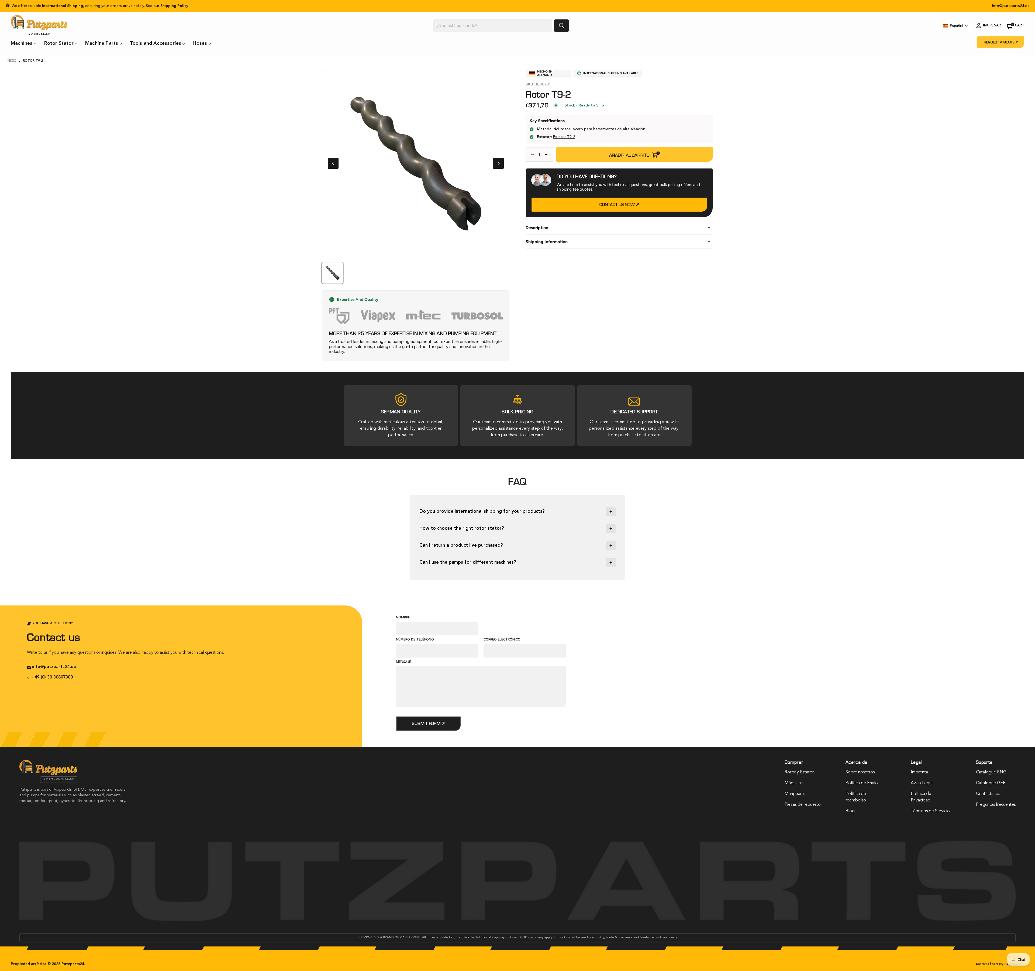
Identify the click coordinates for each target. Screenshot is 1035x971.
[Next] (498, 163)
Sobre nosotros (860, 772)
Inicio (11, 61)
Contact (227, 44)
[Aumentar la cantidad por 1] (547, 154)
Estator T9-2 (564, 137)
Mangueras (795, 794)
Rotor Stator (59, 43)
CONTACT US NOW (617, 204)
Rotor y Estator (799, 772)
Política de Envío (862, 783)
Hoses (200, 43)
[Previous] (333, 163)
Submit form (427, 723)
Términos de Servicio (930, 811)
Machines (22, 43)
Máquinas (793, 783)
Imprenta (919, 772)
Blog (850, 811)
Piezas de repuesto (803, 805)
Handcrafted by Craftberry (999, 964)
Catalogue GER (991, 783)
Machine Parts (102, 43)
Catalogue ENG (991, 772)
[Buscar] (561, 25)
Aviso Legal (922, 783)
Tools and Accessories (156, 43)
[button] (955, 25)
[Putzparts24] (48, 774)
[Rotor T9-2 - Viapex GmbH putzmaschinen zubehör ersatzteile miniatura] (332, 273)
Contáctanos (988, 794)
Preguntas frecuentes (996, 805)
